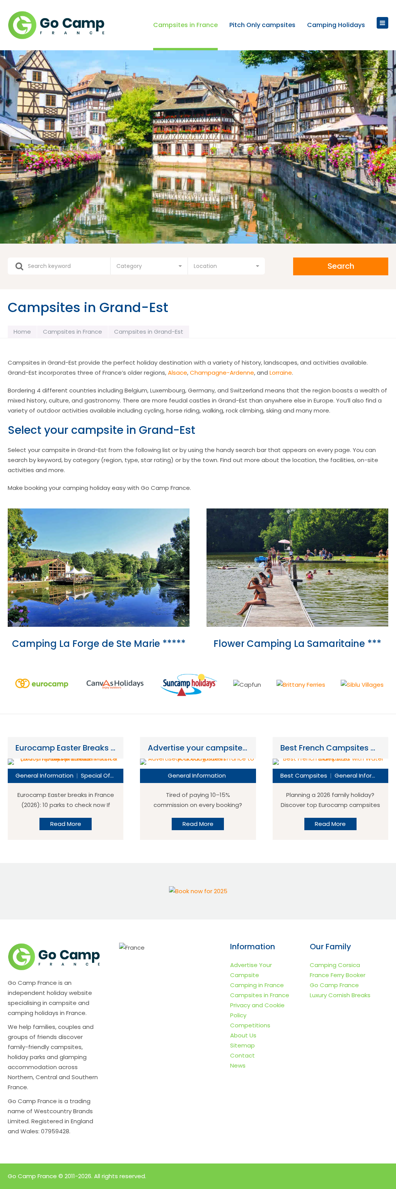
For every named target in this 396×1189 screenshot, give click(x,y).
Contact (242, 1055)
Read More (65, 824)
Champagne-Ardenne (222, 372)
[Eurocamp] (42, 684)
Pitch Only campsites (262, 25)
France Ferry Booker (337, 975)
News (238, 1065)
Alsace (177, 372)
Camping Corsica (335, 965)
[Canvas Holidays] (115, 684)
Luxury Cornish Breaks (340, 995)
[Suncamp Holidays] (189, 684)
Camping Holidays (336, 25)
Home (22, 332)
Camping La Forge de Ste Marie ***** (99, 643)
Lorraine (281, 372)
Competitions (250, 1025)
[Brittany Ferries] (301, 685)
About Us (243, 1035)
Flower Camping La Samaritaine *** (297, 643)
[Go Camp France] (57, 25)
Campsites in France (185, 25)
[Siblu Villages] (362, 685)
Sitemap (242, 1045)
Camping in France (257, 985)
